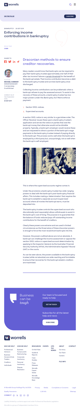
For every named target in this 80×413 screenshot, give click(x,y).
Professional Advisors (8, 351)
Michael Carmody (11, 82)
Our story (62, 349)
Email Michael (9, 88)
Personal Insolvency (21, 363)
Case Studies (34, 359)
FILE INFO (62, 361)
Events (45, 346)
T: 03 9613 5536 (9, 86)
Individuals (7, 365)
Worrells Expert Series (34, 370)
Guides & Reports (35, 354)
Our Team (62, 352)
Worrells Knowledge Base (36, 378)
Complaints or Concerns (60, 387)
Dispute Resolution (20, 368)
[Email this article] (18, 61)
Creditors (7, 362)
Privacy (37, 387)
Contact (72, 346)
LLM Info (43, 391)
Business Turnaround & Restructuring (21, 352)
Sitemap (73, 391)
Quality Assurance (10, 391)
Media (46, 387)
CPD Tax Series (53, 348)
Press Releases (35, 364)
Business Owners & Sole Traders (9, 357)
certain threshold (53, 76)
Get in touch (51, 304)
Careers (61, 355)
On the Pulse (9, 16)
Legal (74, 387)
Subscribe (70, 16)
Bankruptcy (9, 28)
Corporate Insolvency (21, 358)
